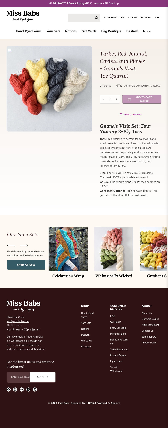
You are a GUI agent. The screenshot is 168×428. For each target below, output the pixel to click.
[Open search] (84, 18)
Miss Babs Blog (118, 334)
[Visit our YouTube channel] (22, 389)
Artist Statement (150, 325)
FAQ (112, 316)
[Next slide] (24, 246)
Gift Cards (86, 341)
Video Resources (119, 349)
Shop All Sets (26, 264)
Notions (85, 329)
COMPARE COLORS (114, 17)
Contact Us (147, 331)
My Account (116, 361)
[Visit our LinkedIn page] (28, 389)
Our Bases (115, 322)
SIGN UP (42, 376)
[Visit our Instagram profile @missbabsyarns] (15, 389)
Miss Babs (63, 403)
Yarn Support (149, 337)
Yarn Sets (86, 323)
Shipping (128, 85)
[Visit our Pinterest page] (35, 389)
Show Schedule (118, 328)
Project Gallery (118, 355)
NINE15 (90, 403)
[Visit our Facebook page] (9, 389)
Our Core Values (150, 319)
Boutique (86, 346)
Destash (85, 335)
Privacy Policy (149, 342)
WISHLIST (132, 17)
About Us (147, 313)
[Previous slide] (11, 246)
